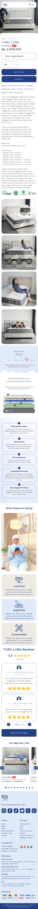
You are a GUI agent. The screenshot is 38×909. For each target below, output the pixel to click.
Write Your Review (19, 733)
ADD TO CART (19, 72)
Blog (21, 826)
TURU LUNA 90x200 (14, 56)
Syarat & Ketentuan (27, 835)
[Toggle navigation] (33, 5)
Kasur (4, 824)
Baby (3, 828)
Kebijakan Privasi (26, 838)
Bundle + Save (7, 833)
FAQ (21, 828)
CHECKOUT (19, 79)
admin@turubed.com (10, 849)
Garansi (22, 833)
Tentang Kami (25, 824)
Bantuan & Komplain (9, 851)
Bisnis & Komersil (26, 831)
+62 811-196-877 (7, 846)
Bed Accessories (8, 831)
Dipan (4, 826)
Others (4, 835)
